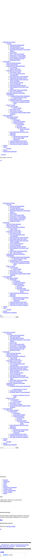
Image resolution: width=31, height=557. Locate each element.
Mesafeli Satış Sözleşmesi (10, 487)
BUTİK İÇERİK (10, 526)
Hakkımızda (6, 481)
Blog (1, 520)
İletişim (5, 493)
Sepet (4, 484)
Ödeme (5, 483)
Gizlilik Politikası (7, 492)
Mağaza (5, 486)
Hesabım (5, 480)
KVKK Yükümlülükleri (9, 490)
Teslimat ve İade (7, 489)
